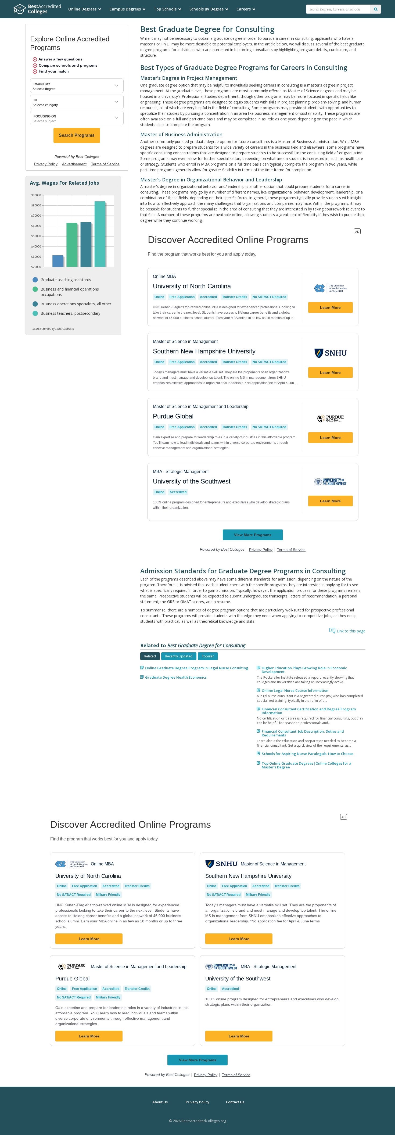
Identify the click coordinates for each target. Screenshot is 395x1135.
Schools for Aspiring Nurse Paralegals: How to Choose (307, 754)
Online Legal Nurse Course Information (295, 690)
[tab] (150, 656)
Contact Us (235, 1102)
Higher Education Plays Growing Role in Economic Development (304, 670)
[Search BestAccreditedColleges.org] (376, 9)
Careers (243, 9)
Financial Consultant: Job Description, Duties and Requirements (303, 733)
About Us (160, 1102)
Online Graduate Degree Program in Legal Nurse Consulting (196, 668)
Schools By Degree (206, 9)
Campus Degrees (125, 9)
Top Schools (165, 9)
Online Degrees (82, 9)
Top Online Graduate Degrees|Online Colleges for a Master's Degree (306, 765)
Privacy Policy (197, 1102)
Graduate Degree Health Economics (176, 677)
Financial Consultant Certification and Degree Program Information (309, 711)
